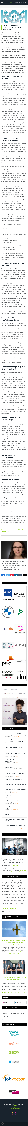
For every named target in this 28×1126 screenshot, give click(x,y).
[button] (2, 1123)
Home (3, 6)
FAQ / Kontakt (14, 1107)
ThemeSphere (21, 1124)
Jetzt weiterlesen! (14, 865)
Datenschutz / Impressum (14, 1108)
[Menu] (2, 2)
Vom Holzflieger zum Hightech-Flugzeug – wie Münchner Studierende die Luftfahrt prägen (14, 942)
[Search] (26, 2)
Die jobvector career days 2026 (9, 908)
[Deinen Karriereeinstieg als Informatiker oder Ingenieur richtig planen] (14, 16)
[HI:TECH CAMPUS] (14, 2)
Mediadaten (14, 1105)
